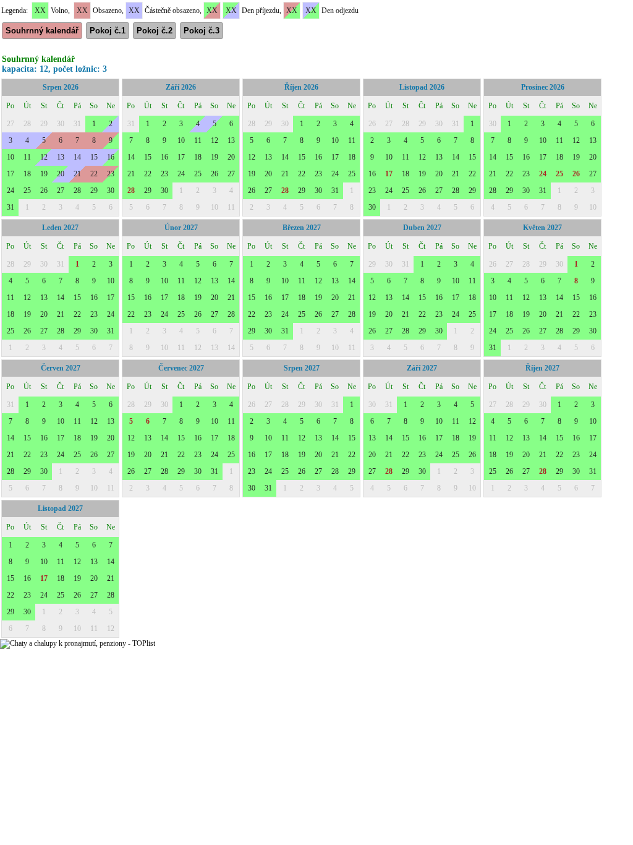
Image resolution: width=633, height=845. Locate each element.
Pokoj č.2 (154, 30)
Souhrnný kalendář (42, 30)
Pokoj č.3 (201, 30)
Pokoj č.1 (107, 30)
